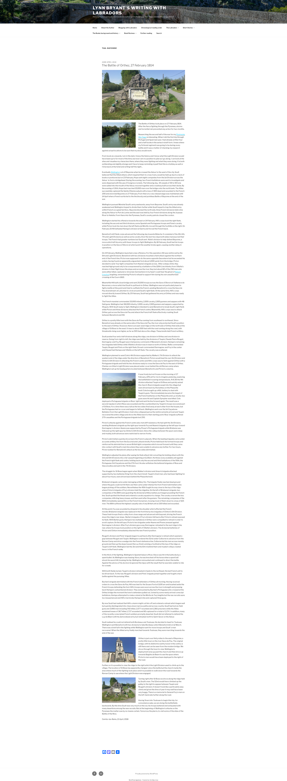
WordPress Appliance (135, 780)
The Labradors (171, 28)
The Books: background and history (105, 33)
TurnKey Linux (154, 780)
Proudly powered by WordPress (146, 774)
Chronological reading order (151, 28)
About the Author (107, 28)
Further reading (146, 33)
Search (159, 33)
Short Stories (188, 28)
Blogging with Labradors (127, 28)
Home (95, 28)
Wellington (115, 172)
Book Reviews (129, 33)
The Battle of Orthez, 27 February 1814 (128, 65)
